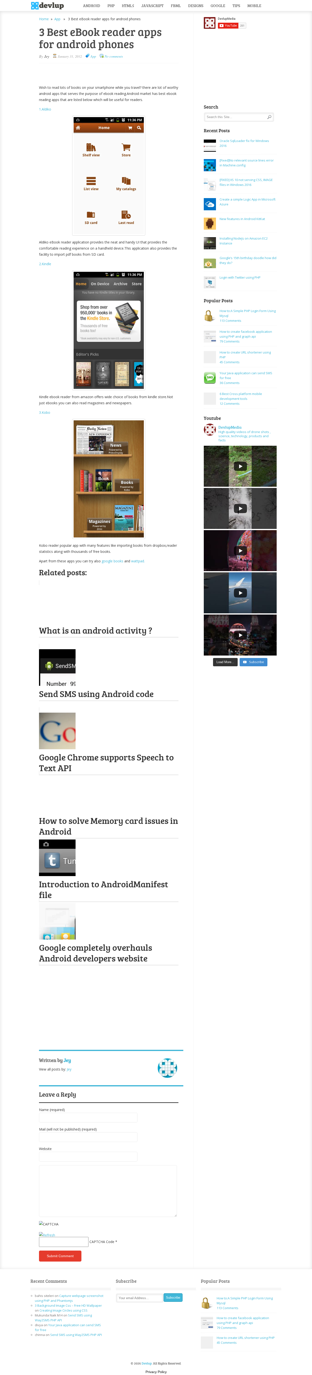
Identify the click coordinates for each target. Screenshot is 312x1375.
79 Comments (230, 341)
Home (44, 19)
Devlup (49, 6)
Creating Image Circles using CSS (63, 1310)
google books (112, 561)
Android (91, 5)
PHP (111, 5)
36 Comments (230, 383)
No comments (114, 56)
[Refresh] (47, 1235)
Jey (46, 56)
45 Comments (230, 362)
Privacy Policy (156, 1372)
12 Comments (230, 403)
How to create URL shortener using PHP (246, 1337)
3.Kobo (44, 412)
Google (218, 5)
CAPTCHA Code (101, 1241)
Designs (195, 5)
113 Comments (230, 320)
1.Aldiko (45, 109)
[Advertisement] (96, 71)
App (57, 19)
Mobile (254, 5)
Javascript (152, 5)
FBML (176, 5)
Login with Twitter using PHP (240, 277)
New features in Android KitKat (242, 219)
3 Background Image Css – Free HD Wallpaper (68, 1305)
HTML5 (128, 5)
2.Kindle (45, 264)
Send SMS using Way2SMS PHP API (76, 1335)
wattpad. (137, 561)
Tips (236, 5)
